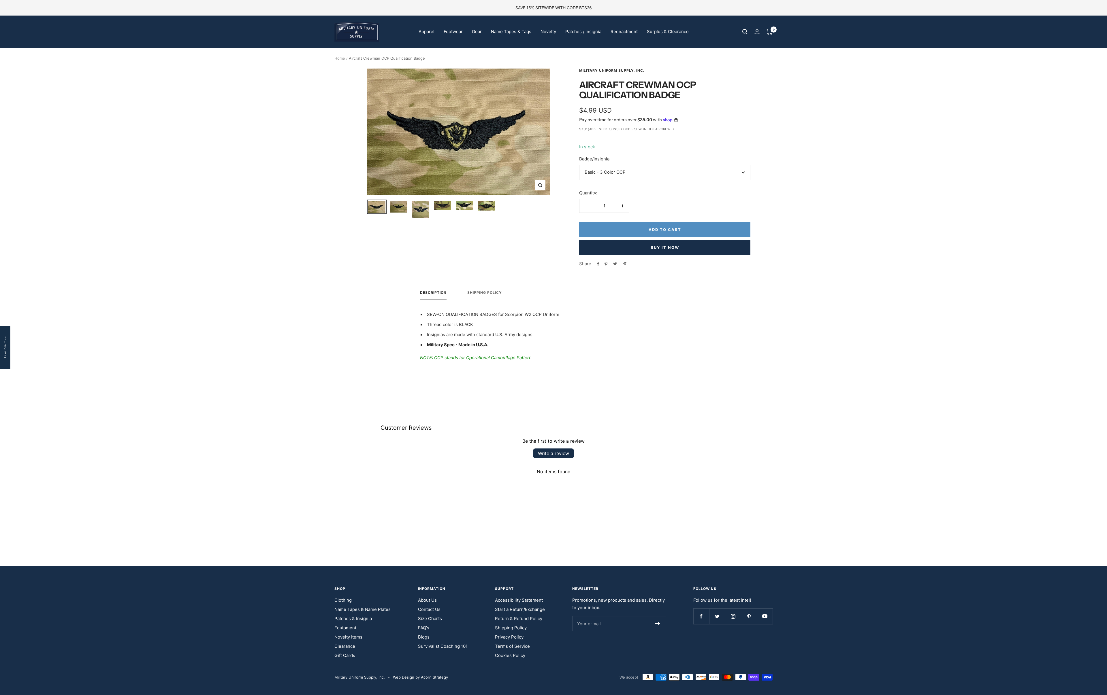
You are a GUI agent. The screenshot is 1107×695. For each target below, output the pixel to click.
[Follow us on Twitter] (717, 616)
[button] (5, 347)
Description (433, 293)
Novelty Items (348, 637)
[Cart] (770, 32)
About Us (427, 600)
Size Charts (430, 618)
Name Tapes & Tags (511, 31)
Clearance (344, 646)
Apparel (426, 31)
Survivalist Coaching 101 (443, 646)
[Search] (745, 31)
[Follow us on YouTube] (765, 616)
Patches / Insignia (583, 31)
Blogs (424, 637)
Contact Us (429, 609)
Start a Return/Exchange (520, 609)
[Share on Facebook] (598, 264)
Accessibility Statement (519, 600)
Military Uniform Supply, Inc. (612, 70)
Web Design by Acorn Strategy (420, 677)
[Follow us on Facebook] (701, 616)
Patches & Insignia (353, 618)
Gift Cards (344, 655)
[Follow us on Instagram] (733, 616)
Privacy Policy (509, 637)
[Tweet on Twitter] (615, 264)
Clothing (343, 600)
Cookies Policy (510, 655)
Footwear (453, 31)
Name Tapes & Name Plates (362, 609)
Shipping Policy (484, 293)
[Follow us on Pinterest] (749, 616)
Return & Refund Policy (518, 618)
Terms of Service (512, 646)
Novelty (548, 31)
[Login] (757, 31)
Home (339, 58)
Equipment (345, 627)
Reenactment (624, 31)
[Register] (657, 624)
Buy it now (665, 247)
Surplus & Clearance (668, 31)
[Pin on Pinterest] (606, 264)
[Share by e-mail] (624, 264)
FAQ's (423, 627)
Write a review (553, 453)
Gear (477, 31)
